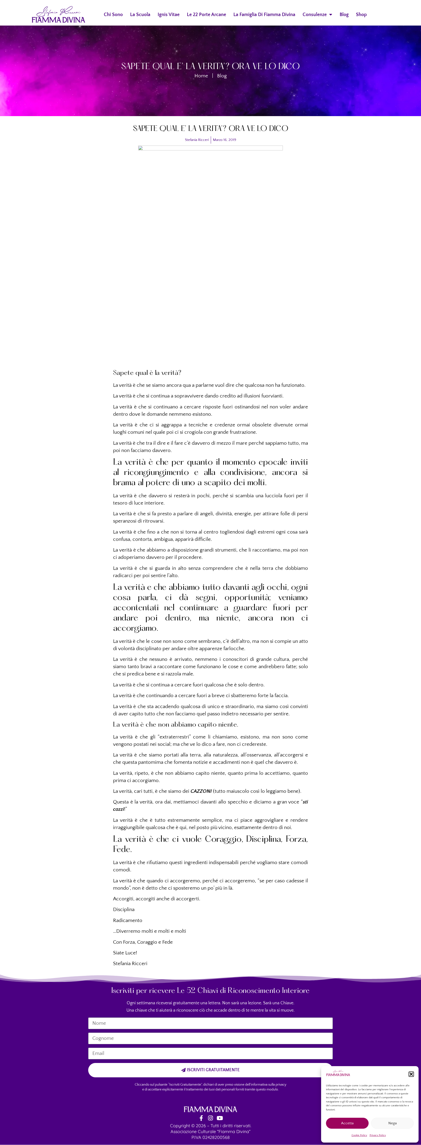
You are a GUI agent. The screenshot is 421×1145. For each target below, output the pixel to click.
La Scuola (140, 14)
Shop (361, 14)
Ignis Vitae (169, 14)
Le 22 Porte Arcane (206, 14)
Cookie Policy (359, 1135)
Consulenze (315, 14)
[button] (411, 1074)
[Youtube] (220, 1118)
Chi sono (113, 14)
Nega (392, 1123)
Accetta (347, 1123)
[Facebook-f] (201, 1118)
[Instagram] (210, 1118)
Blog (344, 14)
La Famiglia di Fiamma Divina (264, 14)
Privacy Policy (378, 1135)
